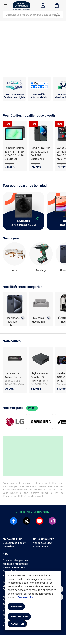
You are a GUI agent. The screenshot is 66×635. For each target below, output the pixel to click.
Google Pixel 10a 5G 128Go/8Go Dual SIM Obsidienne (40, 153)
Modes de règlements (15, 563)
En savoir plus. (26, 597)
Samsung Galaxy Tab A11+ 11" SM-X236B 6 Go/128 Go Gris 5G (15, 153)
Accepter (17, 623)
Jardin (14, 270)
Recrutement (40, 546)
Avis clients (9, 546)
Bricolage (41, 270)
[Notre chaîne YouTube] (39, 521)
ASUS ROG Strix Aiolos (14, 375)
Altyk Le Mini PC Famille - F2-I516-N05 (40, 377)
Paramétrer (19, 616)
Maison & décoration (38, 319)
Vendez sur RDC (42, 542)
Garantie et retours (14, 567)
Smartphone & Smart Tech (13, 319)
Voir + (32, 408)
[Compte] (43, 5)
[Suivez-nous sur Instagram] (52, 521)
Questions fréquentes (15, 560)
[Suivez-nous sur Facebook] (13, 521)
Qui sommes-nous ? (14, 542)
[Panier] (57, 5)
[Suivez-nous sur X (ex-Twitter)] (26, 521)
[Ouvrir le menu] (5, 5)
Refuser (16, 606)
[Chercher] (58, 14)
